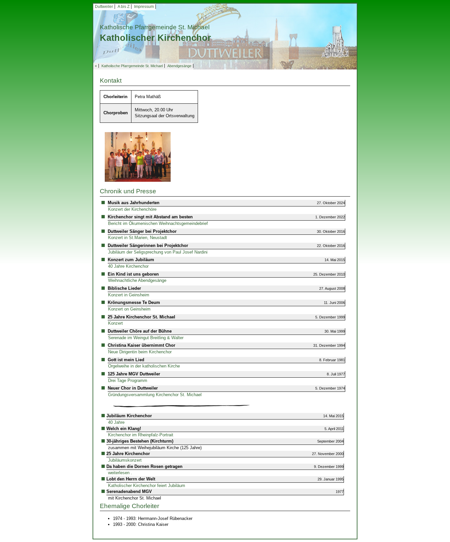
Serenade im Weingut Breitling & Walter (145, 337)
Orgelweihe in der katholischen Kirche (144, 366)
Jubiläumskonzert (125, 460)
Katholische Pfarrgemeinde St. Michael (132, 66)
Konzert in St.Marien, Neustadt (137, 237)
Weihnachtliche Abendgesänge (137, 280)
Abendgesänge (179, 66)
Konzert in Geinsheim (128, 294)
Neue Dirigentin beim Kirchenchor (140, 351)
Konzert (115, 323)
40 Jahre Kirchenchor (128, 266)
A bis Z (123, 6)
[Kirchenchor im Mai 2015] (138, 156)
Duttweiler (104, 6)
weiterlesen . (120, 472)
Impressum (144, 6)
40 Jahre (116, 422)
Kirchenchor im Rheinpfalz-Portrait (140, 434)
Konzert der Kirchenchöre (132, 209)
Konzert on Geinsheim (129, 309)
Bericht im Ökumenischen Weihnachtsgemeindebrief (158, 223)
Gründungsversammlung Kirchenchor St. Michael (155, 394)
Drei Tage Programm (127, 380)
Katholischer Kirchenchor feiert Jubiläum (146, 485)
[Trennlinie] (182, 405)
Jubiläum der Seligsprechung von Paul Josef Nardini (158, 252)
